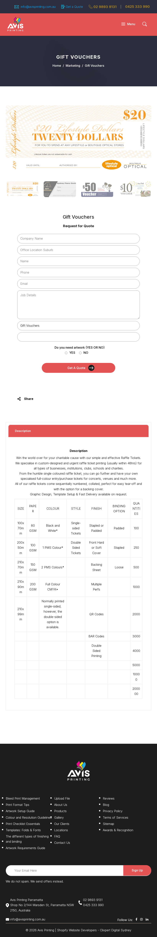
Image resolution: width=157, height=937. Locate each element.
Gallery (59, 817)
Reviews (108, 798)
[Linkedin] (147, 919)
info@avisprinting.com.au (27, 919)
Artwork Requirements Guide (25, 848)
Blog (106, 805)
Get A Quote (76, 368)
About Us (60, 805)
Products (60, 811)
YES (72, 353)
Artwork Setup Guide (20, 811)
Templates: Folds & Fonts (23, 830)
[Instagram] (141, 919)
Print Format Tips (17, 805)
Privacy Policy (113, 811)
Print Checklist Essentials (23, 824)
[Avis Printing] (15, 24)
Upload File (62, 798)
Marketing (73, 65)
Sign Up (137, 870)
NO (85, 353)
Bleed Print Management (23, 798)
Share (28, 399)
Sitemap (108, 824)
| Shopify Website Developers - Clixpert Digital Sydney (93, 930)
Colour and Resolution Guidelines (29, 817)
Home (56, 65)
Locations (61, 830)
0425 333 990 (93, 905)
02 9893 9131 (105, 7)
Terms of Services (115, 817)
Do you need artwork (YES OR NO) (80, 347)
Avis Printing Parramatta (26, 900)
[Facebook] (136, 919)
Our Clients (61, 824)
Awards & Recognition (118, 830)
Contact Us (62, 843)
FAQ (57, 836)
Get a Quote (74, 7)
